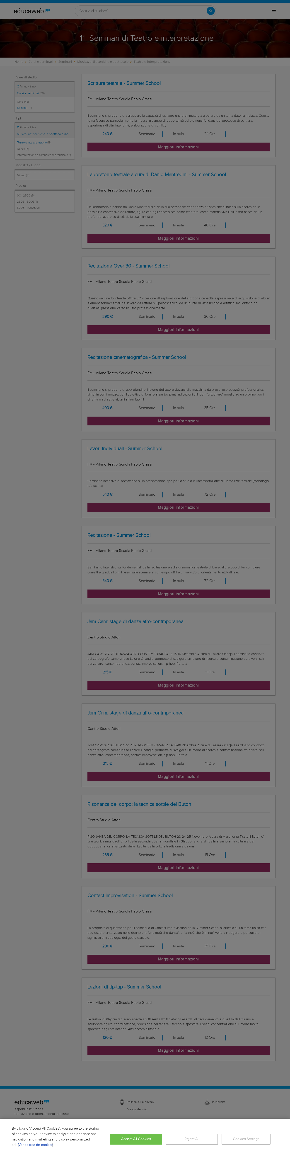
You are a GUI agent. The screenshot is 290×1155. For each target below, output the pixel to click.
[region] (145, 1137)
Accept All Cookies (136, 1139)
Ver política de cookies (35, 1145)
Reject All (191, 1139)
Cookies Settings (246, 1139)
